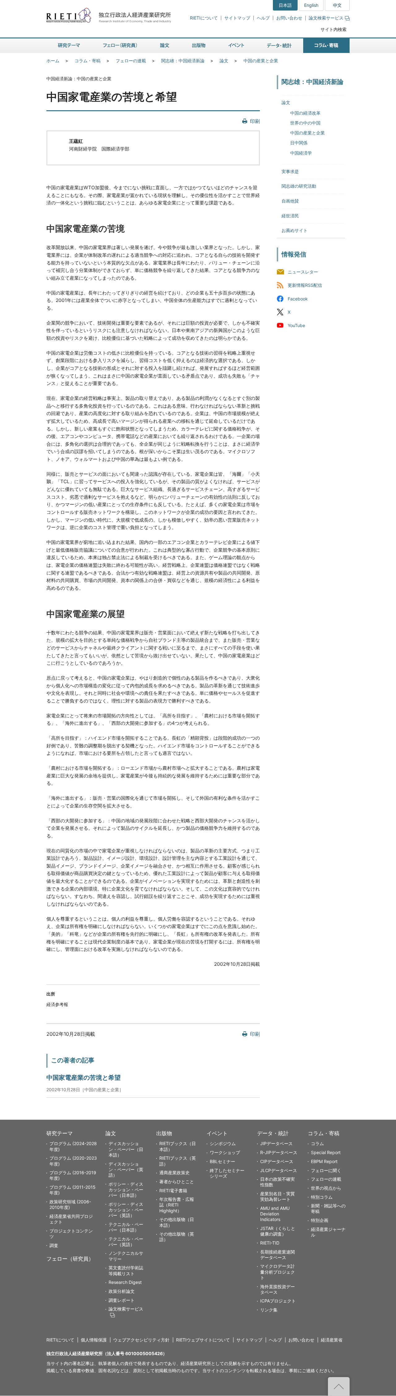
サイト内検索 (333, 29)
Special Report (326, 1152)
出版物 (164, 1133)
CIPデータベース (276, 1161)
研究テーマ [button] (69, 45)
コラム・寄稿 (88, 60)
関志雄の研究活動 (299, 186)
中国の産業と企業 (260, 60)
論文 (224, 60)
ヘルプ (263, 17)
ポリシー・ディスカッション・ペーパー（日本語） (126, 1189)
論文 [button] (164, 45)
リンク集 (269, 1309)
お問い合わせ (289, 17)
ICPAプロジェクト (278, 1300)
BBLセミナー (222, 1161)
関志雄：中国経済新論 (182, 60)
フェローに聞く (326, 1170)
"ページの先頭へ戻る (339, 1386)
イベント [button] (236, 45)
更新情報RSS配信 (305, 285)
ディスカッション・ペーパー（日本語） (126, 1149)
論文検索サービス (326, 17)
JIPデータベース (276, 1143)
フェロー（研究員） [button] (120, 45)
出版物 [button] (199, 45)
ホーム (52, 60)
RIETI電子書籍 (173, 1190)
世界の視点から (326, 1188)
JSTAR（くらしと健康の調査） (277, 1231)
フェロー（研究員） (70, 1259)
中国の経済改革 (305, 113)
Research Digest (125, 1282)
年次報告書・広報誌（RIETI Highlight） (176, 1205)
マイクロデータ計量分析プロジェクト (277, 1271)
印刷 (255, 121)
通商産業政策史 (174, 1172)
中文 (337, 5)
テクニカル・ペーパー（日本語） (126, 1227)
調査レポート (122, 1300)
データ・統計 (273, 1133)
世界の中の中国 (305, 122)
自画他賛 (290, 200)
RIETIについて (204, 17)
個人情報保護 (94, 1339)
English (311, 5)
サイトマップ (237, 17)
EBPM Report (324, 1161)
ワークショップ (225, 1152)
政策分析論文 (122, 1291)
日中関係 (299, 142)
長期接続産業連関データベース (277, 1254)
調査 (54, 1245)
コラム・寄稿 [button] (326, 45)
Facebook (298, 298)
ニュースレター (303, 272)
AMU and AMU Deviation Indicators (275, 1214)
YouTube (296, 325)
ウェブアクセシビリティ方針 (141, 1339)
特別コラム (322, 1197)
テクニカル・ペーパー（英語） (126, 1241)
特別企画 (319, 1220)
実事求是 (290, 171)
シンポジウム (223, 1143)
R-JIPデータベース (278, 1152)
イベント (217, 1133)
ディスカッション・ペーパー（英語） (126, 1169)
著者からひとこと (176, 1181)
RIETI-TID (269, 1242)
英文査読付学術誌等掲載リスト (126, 1270)
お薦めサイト (295, 230)
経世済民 (290, 215)
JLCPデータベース (278, 1170)
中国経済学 (301, 152)
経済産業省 (331, 1339)
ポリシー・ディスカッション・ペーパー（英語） (126, 1209)
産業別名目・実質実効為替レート (277, 1196)
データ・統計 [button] (279, 45)
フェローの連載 (131, 60)
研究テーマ (59, 1133)
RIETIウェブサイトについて (203, 1339)
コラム (317, 1143)
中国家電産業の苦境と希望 (83, 1077)
